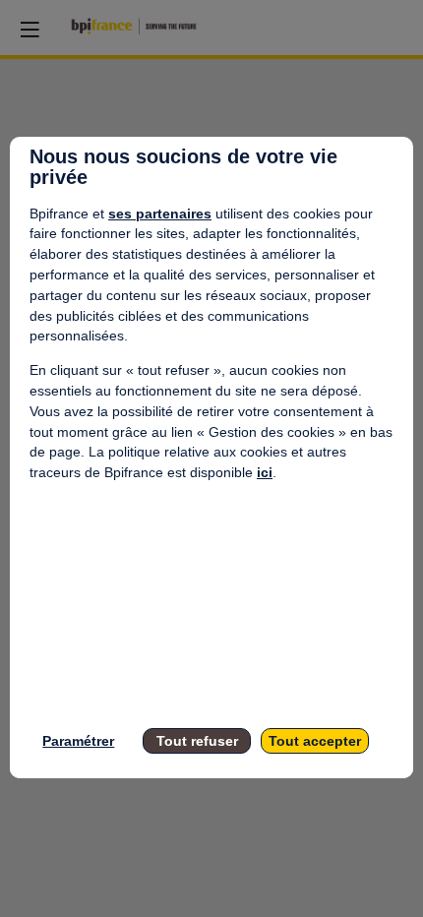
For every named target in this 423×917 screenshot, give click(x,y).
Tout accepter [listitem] (315, 741)
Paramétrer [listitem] (78, 741)
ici (264, 472)
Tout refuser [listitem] (197, 741)
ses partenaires (160, 213)
